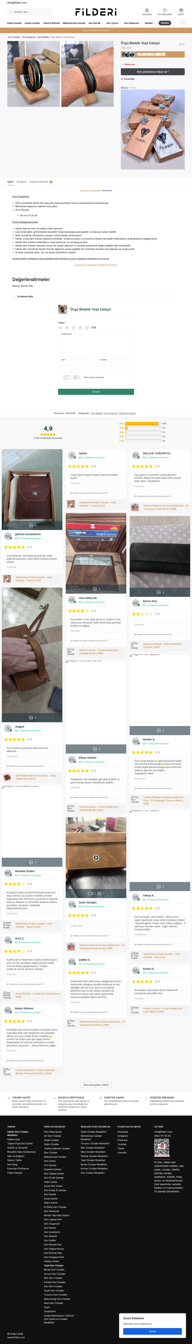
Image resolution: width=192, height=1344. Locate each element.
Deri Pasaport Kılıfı (54, 1257)
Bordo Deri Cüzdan (54, 1269)
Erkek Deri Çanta (53, 1186)
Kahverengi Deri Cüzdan (57, 1298)
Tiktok (113, 265)
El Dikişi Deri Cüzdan (55, 1207)
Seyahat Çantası (52, 1169)
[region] (152, 1325)
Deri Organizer (52, 1223)
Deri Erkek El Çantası (55, 1190)
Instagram (80, 265)
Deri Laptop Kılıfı (53, 1219)
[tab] (11, 181)
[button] (179, 23)
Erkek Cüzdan (51, 1140)
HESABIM (147, 14)
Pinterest (122, 1140)
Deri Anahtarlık (52, 1232)
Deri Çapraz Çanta (54, 1173)
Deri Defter (50, 1240)
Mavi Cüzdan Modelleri (93, 1151)
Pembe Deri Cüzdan (55, 1282)
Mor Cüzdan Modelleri (93, 1147)
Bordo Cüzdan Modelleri (94, 1164)
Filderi (133, 87)
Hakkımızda (13, 1139)
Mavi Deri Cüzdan (53, 1303)
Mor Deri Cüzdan (53, 1278)
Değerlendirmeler (40, 181)
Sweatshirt (50, 1311)
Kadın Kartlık (51, 1202)
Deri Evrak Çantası (54, 1177)
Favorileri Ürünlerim (18, 1168)
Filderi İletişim (14, 1172)
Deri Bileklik (43, 37)
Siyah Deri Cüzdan (54, 1290)
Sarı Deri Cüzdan (53, 1286)
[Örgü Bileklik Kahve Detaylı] (183, 44)
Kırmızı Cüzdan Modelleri (94, 1168)
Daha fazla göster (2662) (96, 1084)
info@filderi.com (163, 1131)
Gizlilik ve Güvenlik (17, 1147)
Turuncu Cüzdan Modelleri (95, 1143)
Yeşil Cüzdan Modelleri (93, 1160)
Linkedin (122, 1152)
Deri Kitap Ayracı (53, 1131)
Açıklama (21, 181)
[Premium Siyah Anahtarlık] (180, 44)
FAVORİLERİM (165, 14)
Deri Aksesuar (29, 37)
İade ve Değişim (15, 1156)
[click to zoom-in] (33, 74)
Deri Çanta (49, 1160)
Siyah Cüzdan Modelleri (93, 1131)
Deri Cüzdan (14, 37)
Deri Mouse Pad (52, 1244)
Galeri (10, 181)
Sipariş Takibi (14, 1160)
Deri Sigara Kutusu (54, 1248)
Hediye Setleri (51, 1261)
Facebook (103, 265)
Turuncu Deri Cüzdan (55, 1294)
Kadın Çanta (50, 1181)
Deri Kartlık (50, 1194)
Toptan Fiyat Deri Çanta (19, 1143)
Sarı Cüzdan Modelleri (93, 1172)
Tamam (152, 1331)
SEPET (181, 14)
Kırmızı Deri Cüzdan (54, 1273)
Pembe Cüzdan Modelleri (94, 1156)
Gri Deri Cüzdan (52, 1135)
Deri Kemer (50, 1227)
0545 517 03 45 (162, 1135)
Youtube (92, 265)
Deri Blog (12, 1164)
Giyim (47, 1307)
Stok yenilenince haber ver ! (153, 71)
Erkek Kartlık (51, 1198)
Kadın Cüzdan (51, 1144)
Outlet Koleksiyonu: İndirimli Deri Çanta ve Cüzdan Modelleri (59, 1319)
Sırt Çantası (50, 1165)
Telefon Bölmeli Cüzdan (57, 1148)
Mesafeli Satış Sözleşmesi (21, 1151)
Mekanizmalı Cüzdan (55, 1156)
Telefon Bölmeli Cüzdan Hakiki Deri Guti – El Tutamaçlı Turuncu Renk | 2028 (163, 800)
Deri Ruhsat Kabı (53, 1252)
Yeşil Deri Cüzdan (127, 413)
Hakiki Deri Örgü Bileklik (90, 190)
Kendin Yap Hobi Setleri (56, 1215)
